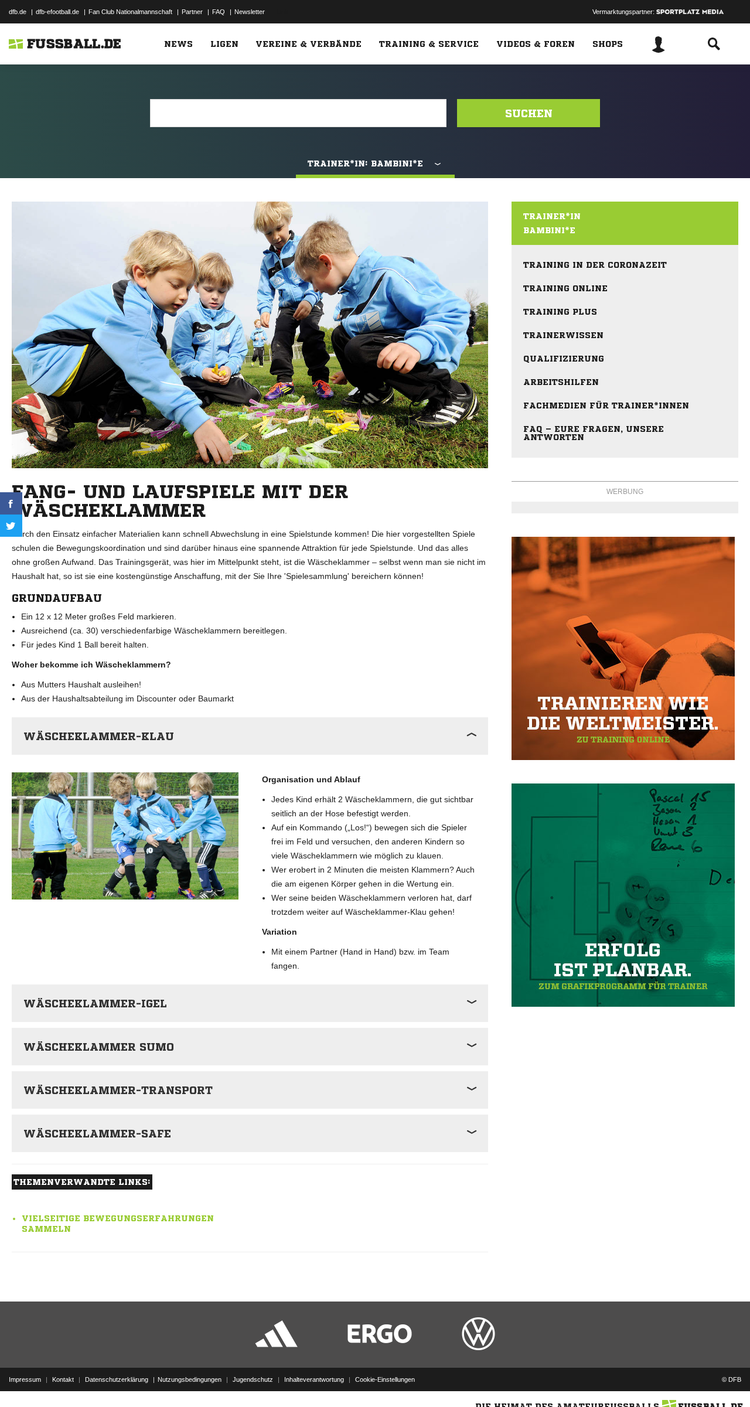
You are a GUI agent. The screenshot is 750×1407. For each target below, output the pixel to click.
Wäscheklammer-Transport (118, 1090)
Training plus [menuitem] (560, 312)
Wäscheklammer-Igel (95, 1003)
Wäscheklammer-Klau (98, 736)
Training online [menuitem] (565, 288)
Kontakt (63, 1379)
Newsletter (249, 11)
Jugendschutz (253, 1379)
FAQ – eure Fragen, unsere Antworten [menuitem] (593, 433)
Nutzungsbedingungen (189, 1379)
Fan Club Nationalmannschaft (130, 11)
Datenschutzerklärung (116, 1379)
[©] (125, 836)
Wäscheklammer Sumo (98, 1046)
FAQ (218, 11)
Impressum (25, 1379)
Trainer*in (552, 216)
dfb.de (17, 11)
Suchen (529, 113)
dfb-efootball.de (57, 11)
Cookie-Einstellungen (385, 1379)
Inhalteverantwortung (314, 1379)
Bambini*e (549, 230)
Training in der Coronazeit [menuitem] (595, 265)
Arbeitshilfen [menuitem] (561, 382)
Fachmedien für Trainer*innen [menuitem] (606, 405)
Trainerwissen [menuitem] (563, 335)
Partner (192, 11)
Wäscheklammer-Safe (97, 1133)
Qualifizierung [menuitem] (563, 359)
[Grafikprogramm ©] (625, 895)
